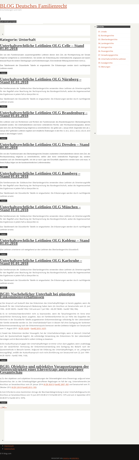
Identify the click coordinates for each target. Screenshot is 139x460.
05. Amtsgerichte (105, 47)
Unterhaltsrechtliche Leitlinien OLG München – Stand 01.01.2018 (40, 208)
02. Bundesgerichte (106, 35)
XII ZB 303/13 (48, 384)
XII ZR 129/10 (17, 387)
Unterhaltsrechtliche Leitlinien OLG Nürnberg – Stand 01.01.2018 (40, 80)
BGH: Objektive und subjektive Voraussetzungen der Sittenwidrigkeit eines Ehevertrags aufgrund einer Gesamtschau (44, 369)
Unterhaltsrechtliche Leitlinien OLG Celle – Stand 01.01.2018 (42, 47)
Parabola (66, 458)
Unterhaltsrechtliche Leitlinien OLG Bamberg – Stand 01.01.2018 (40, 174)
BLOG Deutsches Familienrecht (33, 6)
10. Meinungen (104, 67)
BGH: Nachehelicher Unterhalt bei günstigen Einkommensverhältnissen (37, 295)
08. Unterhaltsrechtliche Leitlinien (112, 59)
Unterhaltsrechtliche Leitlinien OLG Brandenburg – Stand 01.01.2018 (43, 114)
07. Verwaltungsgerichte (108, 55)
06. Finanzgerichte (105, 51)
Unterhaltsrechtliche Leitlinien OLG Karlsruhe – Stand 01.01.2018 (41, 262)
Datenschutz (9, 449)
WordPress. (75, 458)
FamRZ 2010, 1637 (38, 328)
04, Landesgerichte (106, 43)
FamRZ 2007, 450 (62, 384)
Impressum (9, 446)
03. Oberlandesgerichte (107, 39)
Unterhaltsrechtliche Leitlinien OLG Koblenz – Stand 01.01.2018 (44, 242)
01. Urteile (102, 31)
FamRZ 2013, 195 (29, 387)
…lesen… (3, 73)
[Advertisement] (43, 18)
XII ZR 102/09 (24, 328)
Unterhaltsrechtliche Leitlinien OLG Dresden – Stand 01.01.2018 (44, 146)
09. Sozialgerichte (105, 63)
